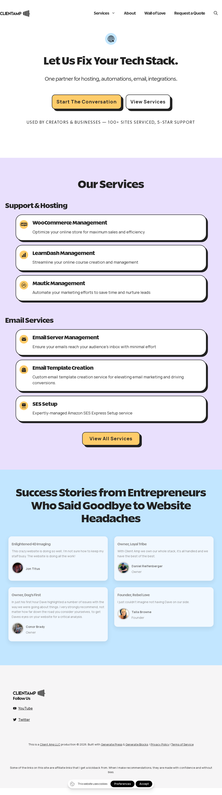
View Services (148, 101)
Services (101, 13)
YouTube (25, 708)
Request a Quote (189, 13)
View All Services (111, 438)
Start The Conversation (87, 101)
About (130, 13)
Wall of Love (155, 13)
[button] (215, 13)
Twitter (24, 719)
